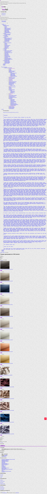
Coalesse (21, 138)
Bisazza (30, 129)
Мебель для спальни (11, 71)
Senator (39, 221)
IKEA (40, 168)
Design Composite (8, 144)
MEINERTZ (11, 191)
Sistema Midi (15, 222)
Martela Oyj (27, 190)
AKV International (33, 120)
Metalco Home (43, 191)
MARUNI (37, 190)
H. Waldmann (9, 164)
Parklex (41, 206)
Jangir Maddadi (37, 173)
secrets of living (38, 220)
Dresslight (43, 145)
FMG (4, 155)
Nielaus (35, 198)
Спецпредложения (9, 67)
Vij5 (45, 237)
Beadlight (21, 128)
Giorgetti (15, 160)
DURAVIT (25, 146)
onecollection (13, 203)
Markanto (16, 190)
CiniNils (4, 138)
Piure (35, 208)
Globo (27, 161)
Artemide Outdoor (11, 124)
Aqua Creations (14, 123)
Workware (21, 242)
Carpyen (17, 135)
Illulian (20, 169)
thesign (39, 228)
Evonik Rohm (5, 151)
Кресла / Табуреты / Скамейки (13, 95)
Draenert (37, 145)
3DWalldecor (22, 117)
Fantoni (33, 153)
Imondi (38, 169)
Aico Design (10, 120)
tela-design (13, 228)
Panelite (17, 206)
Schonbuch (14, 220)
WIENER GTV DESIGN (22, 241)
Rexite (32, 215)
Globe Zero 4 (24, 161)
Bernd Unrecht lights (12, 129)
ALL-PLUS (13, 121)
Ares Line (36, 123)
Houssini (24, 166)
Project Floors (34, 210)
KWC (16, 180)
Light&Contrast (19, 184)
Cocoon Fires (31, 138)
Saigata (21, 219)
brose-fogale (12, 131)
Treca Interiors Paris (22, 230)
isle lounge (11, 171)
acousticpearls (45, 119)
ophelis (18, 203)
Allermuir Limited (17, 121)
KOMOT (36, 179)
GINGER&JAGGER (6, 160)
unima (28, 233)
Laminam (4, 183)
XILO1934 (10, 244)
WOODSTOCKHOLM (6, 242)
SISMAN (11, 222)
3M (25, 117)
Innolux (4, 170)
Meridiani (26, 191)
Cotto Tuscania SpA (21, 139)
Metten (7, 192)
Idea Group (8, 168)
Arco (25, 123)
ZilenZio (34, 248)
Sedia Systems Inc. (7, 221)
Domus (22, 145)
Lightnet (22, 184)
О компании (3, 466)
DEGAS (23, 143)
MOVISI (44, 194)
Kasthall (33, 177)
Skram (37, 222)
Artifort (23, 124)
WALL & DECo (14, 240)
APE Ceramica (41, 122)
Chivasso (28, 137)
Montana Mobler (36, 193)
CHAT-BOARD (9, 137)
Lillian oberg (32, 184)
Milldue (28, 192)
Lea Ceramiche (40, 183)
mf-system (9, 192)
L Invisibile (4, 182)
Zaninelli (6, 248)
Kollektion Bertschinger (32, 179)
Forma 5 (26, 155)
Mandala (23, 189)
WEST (6, 241)
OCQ (21, 202)
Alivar (8, 121)
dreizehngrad (40, 145)
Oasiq (4, 202)
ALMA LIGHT (24, 121)
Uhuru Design (5, 233)
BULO (4, 132)
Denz (44, 143)
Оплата (1, 477)
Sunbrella (39, 225)
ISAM (6, 171)
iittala (38, 168)
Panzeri (23, 206)
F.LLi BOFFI (12, 153)
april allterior (7, 123)
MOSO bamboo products (34, 194)
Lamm (7, 183)
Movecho (41, 194)
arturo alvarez (31, 124)
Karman (21, 177)
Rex (23, 215)
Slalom (42, 222)
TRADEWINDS (10, 230)
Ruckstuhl (10, 217)
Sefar (18, 221)
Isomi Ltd (14, 171)
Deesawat (20, 143)
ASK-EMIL (44, 124)
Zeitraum (23, 248)
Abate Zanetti (14, 119)
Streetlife (4, 225)
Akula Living (29, 120)
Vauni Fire (11, 236)
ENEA (15, 150)
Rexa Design (29, 215)
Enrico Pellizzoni (25, 150)
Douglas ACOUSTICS (33, 145)
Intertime (27, 170)
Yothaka (11, 246)
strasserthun (44, 224)
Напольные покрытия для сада (14, 104)
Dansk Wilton (21, 142)
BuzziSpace (44, 132)
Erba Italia (43, 150)
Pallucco (8, 206)
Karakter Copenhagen (30, 176)
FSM (23, 157)
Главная (1, 252)
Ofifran (37, 202)
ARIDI (42, 123)
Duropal (30, 146)
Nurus (42, 199)
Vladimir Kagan (8, 238)
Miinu (15, 192)
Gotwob (40, 161)
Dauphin (41, 142)
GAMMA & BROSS (38, 159)
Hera (24, 165)
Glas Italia (44, 160)
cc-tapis (32, 136)
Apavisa (37, 122)
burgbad (11, 132)
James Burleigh (23, 173)
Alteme (41, 121)
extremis (21, 151)
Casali (35, 135)
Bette (24, 129)
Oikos (43, 202)
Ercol (46, 150)
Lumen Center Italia (27, 186)
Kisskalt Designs (30, 178)
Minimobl (37, 192)
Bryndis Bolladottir (35, 131)
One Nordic (9, 203)
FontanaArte (14, 155)
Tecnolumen (5, 228)
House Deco (21, 166)
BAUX (9, 128)
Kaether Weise (8, 176)
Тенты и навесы (13, 99)
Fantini (31, 153)
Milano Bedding (25, 192)
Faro (40, 153)
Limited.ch (38, 184)
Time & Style (27, 229)
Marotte (19, 190)
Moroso (25, 194)
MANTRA (26, 189)
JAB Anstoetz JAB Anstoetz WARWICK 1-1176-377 (6, 304)
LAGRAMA (40, 182)
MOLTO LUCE (31, 193)
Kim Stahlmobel (13, 178)
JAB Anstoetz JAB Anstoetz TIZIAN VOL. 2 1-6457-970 (7, 398)
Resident (15, 215)
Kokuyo (24, 179)
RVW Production (22, 217)
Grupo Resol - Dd (16, 162)
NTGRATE (39, 199)
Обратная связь (4, 13)
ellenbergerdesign (29, 149)
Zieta (32, 248)
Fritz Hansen (16, 157)
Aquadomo (17, 123)
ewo (8, 151)
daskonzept (38, 142)
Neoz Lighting (41, 197)
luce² (18, 186)
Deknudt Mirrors (26, 143)
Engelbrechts (18, 150)
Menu (24, 191)
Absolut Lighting (22, 119)
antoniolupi (27, 122)
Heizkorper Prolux (9, 165)
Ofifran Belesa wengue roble (5, 461)
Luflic (23, 186)
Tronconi (4, 231)
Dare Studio (31, 142)
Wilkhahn (38, 241)
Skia (30, 222)
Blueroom (17, 130)
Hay (44, 164)
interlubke (17, 170)
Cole (38, 138)
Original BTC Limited (29, 203)
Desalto (4, 144)
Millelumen (31, 192)
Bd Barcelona (17, 128)
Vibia (28, 237)
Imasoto (35, 169)
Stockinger (31, 224)
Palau (6, 206)
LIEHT (15, 184)
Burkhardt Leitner (14, 132)
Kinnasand (20, 178)
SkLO (35, 222)
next (25, 198)
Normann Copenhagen (18, 199)
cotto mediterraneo (16, 139)
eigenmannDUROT (5, 149)
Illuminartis (27, 169)
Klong (11, 179)
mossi (39, 194)
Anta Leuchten (14, 122)
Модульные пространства (12, 86)
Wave (34, 240)
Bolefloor (28, 130)
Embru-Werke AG (43, 149)
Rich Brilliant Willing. (41, 215)
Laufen (33, 183)
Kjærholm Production (40, 178)
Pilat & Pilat (30, 208)
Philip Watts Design (39, 207)
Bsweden (39, 131)
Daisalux (14, 142)
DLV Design (6, 145)
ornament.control (39, 203)
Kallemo (21, 176)
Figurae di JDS (40, 154)
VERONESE (33, 236)
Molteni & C (27, 193)
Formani (33, 155)
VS (24, 238)
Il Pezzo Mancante (14, 169)
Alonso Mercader (28, 121)
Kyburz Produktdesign (20, 180)
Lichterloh (6, 184)
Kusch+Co (10, 180)
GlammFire (41, 160)
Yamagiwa (4, 246)
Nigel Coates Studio (39, 198)
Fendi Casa (21, 154)
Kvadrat (13, 180)
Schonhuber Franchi (19, 220)
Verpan (37, 236)
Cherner (13, 137)
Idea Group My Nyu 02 (4, 463)
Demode (42, 143)
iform (30, 168)
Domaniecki (19, 145)
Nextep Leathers (28, 198)
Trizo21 (41, 230)
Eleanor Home (11, 149)
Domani (16, 145)
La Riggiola (22, 182)
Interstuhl (24, 170)
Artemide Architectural (6, 124)
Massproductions (43, 190)
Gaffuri (27, 159)
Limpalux (42, 184)
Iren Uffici (34, 170)
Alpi (35, 121)
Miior (17, 192)
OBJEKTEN (15, 202)
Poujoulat (13, 210)
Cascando (44, 135)
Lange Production (20, 183)
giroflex (25, 160)
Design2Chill (29, 144)
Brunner (31, 131)
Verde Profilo (22, 236)
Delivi (36, 143)
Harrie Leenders (30, 164)
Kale (19, 176)
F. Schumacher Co (7, 153)
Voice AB (11, 238)
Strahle (41, 224)
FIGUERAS (36, 154)
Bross (15, 131)
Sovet (22, 223)
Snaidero (6, 223)
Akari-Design (25, 120)
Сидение (3, 465)
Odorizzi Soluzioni (26, 202)
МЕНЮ (3, 24)
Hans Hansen (18, 164)
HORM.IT (11, 166)
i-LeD (6, 168)
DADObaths (11, 142)
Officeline (33, 202)
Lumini (37, 186)
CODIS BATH (35, 138)
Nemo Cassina (33, 197)
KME (13, 179)
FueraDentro (26, 157)
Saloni (24, 219)
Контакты (4, 63)
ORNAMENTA (43, 203)
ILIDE (18, 169)
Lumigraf (31, 186)
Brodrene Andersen (5, 131)
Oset (8, 204)
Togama (42, 229)
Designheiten (37, 144)
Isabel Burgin (42, 170)
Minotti (40, 192)
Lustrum (39, 186)
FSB (21, 157)
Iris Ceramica (38, 170)
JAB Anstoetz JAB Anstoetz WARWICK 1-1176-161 (6, 351)
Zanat (4, 248)
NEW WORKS (19, 198)
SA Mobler (9, 219)
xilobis (13, 244)
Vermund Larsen (26, 236)
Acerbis (36, 119)
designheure (41, 144)
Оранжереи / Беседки (13, 105)
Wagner (11, 240)
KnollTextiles (21, 179)
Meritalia (29, 191)
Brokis (9, 131)
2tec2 (12, 117)
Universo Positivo (31, 233)
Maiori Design (5, 189)
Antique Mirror (24, 122)
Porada (39, 209)
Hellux (15, 165)
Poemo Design (9, 209)
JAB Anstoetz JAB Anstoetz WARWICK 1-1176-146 (6, 363)
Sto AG (28, 224)
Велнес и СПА (11, 80)
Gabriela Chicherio (19, 159)
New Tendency (15, 198)
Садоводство (12, 102)
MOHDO (21, 193)
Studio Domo (24, 225)
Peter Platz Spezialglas (14, 207)
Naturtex (25, 197)
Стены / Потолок (13, 91)
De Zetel (6, 143)
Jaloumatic (19, 173)
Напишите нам (4, 14)
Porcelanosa (5, 210)
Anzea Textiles (34, 122)
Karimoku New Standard (12, 177)
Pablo (4, 206)
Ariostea (44, 123)
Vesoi (7, 237)
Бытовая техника (13, 92)
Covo (31, 139)
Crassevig (42, 139)
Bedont (31, 128)
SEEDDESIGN (15, 221)
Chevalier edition (16, 137)
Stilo (22, 224)
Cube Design (10, 140)
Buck (42, 131)
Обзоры (4, 64)
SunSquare (42, 225)
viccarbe (33, 237)
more (7, 194)
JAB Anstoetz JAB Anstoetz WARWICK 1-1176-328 (6, 316)
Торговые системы (11, 106)
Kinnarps (17, 178)
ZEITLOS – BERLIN (19, 248)
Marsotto (24, 190)
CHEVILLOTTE (21, 137)
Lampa (12, 183)
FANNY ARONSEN (27, 153)
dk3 (4, 145)
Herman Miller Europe (43, 165)
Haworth (42, 164)
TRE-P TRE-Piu (17, 230)
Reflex (7, 215)
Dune (14, 146)
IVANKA (27, 171)
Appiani (4, 123)
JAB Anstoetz (5, 173)
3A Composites (15, 117)
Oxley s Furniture (25, 204)
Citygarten (7, 138)
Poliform (22, 209)
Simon (4, 222)
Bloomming (12, 130)
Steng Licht (6, 224)
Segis (20, 221)
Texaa (32, 228)
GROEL (4, 162)
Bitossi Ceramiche (34, 129)
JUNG (6, 174)
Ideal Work (20, 168)
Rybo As (26, 217)
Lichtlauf (9, 184)
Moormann (4, 194)
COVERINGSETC (27, 139)
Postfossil (10, 210)
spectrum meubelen (35, 223)
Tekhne (10, 228)
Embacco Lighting (38, 149)
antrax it (30, 122)
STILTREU (25, 224)
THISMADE (7, 229)
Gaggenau (29, 159)
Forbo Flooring (20, 155)
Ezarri (24, 151)
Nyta (15, 200)
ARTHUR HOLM (19, 124)
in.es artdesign (41, 169)
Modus (19, 193)
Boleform (31, 130)
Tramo (13, 230)
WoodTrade (11, 242)
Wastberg (32, 240)
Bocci (24, 130)
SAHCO (18, 219)
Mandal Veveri (20, 189)
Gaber (8, 159)
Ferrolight (29, 154)
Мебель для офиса (4, 468)
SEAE (31, 220)
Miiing (13, 192)
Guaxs (29, 162)
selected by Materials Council (25, 221)
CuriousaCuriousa (16, 140)
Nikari (43, 198)
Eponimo (32, 150)
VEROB (30, 236)
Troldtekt (44, 230)
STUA (17, 225)
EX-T (10, 151)
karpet (27, 177)
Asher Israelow (40, 124)
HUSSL (38, 166)
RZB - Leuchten (30, 217)
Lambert (44, 182)
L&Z (7, 182)
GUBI (32, 162)
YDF (7, 246)
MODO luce (13, 193)
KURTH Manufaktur (6, 180)
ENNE (21, 150)
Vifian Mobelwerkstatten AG (40, 237)
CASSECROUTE (9, 136)
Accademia (28, 119)
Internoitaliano (21, 170)
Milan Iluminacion (20, 192)
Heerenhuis (4, 165)
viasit (26, 237)
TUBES (11, 231)
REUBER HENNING (20, 215)
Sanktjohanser (36, 219)
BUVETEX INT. (35, 132)
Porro (8, 210)
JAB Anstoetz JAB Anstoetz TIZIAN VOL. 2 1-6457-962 (7, 410)
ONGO (16, 203)
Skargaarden (27, 222)
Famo (23, 153)
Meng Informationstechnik (19, 191)
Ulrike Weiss (9, 233)
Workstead (18, 242)
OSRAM (11, 204)
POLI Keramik (19, 209)
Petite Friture (23, 207)
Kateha (36, 177)
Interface (14, 170)
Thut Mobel (18, 229)
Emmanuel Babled (7, 150)
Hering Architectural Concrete (28, 165)
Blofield (45, 129)
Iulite (25, 171)
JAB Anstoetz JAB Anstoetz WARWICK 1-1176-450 (6, 292)
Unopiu (35, 233)
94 (2, 260)
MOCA (8, 193)
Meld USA (14, 191)
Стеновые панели (13, 85)
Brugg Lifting (23, 131)
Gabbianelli (4, 159)
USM (43, 233)
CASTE (16, 136)
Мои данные (1, 486)
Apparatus (44, 122)
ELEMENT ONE (15, 149)
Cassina (13, 136)
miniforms (34, 192)
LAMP (9, 183)
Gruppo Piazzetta (26, 162)
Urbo (41, 233)
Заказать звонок (4, 456)
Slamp (45, 222)
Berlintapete (7, 129)
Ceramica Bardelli (41, 136)
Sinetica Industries (7, 222)
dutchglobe (33, 146)
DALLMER (17, 142)
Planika (42, 208)
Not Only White (32, 199)
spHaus (39, 223)
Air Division (14, 120)
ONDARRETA (5, 203)
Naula (28, 197)
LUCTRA (20, 186)
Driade (4, 146)
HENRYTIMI (21, 165)
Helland (13, 165)
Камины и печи (13, 90)
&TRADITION (5, 115)
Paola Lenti (26, 206)
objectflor (12, 202)
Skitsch (32, 222)
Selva (37, 221)
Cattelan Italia (29, 136)
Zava (11, 248)
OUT (16, 204)
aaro (11, 119)
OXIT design (21, 204)
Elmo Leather (34, 149)
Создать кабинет (4, 21)
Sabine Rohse (13, 219)
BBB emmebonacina (12, 128)
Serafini (42, 221)
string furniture (8, 225)
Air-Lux (17, 120)
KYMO (24, 180)
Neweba (22, 198)
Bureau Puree (7, 132)
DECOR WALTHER (11, 143)
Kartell (29, 177)
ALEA (4, 121)
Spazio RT (28, 223)
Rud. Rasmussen (14, 217)
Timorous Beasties (31, 229)
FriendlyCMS (17, 492)
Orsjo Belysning (5, 204)
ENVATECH (29, 150)
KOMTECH (40, 179)
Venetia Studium (15, 236)
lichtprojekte (12, 184)
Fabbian (15, 153)
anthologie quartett (19, 122)
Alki (10, 121)
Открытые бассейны (13, 101)
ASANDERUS (36, 124)
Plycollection (5, 209)
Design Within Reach (20, 144)
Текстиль (10, 88)
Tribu (35, 230)
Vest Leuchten (11, 237)
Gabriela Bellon (15, 159)
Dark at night (35, 142)
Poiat (14, 209)
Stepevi (9, 224)
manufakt (29, 189)
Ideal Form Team (12, 168)
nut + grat (45, 199)
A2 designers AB (8, 119)
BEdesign (28, 128)
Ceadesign (35, 136)
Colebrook (40, 138)
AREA (33, 123)
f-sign (4, 153)
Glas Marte (4, 161)
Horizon (8, 166)
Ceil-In (38, 136)
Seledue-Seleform (31, 221)
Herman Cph (34, 165)
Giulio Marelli (31, 160)
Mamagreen (12, 189)
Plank (45, 208)
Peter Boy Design (8, 207)
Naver (30, 197)
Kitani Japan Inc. (35, 178)
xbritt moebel (7, 244)
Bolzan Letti (37, 130)
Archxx (20, 123)
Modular (16, 193)
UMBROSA (20, 233)
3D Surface (19, 117)
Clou (19, 138)
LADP (35, 182)
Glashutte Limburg (9, 161)
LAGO (37, 182)
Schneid (7, 220)
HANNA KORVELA (13, 164)
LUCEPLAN (15, 186)
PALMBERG (12, 206)
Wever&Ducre (14, 241)
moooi (44, 193)
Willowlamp (41, 241)
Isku (9, 171)
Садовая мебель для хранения (13, 97)
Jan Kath (27, 173)
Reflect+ (4, 215)
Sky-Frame (39, 222)
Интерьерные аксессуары (14, 76)
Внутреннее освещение (12, 77)
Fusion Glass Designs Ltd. (39, 157)
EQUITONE (39, 150)
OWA (18, 204)
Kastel (31, 177)
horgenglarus (5, 166)
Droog (7, 146)
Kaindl (14, 176)
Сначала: (1, 437)
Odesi (23, 202)
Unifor (26, 233)
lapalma (24, 183)
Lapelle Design (27, 183)
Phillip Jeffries (14, 208)
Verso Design (40, 236)
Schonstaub (23, 220)
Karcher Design (41, 176)
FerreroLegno (25, 154)
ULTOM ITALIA (13, 233)
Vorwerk (22, 238)
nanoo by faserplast (18, 197)
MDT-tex (8, 191)
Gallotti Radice (33, 159)
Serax (44, 221)
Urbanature (38, 233)
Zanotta (9, 248)
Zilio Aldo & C (38, 248)
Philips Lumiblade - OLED (8, 208)
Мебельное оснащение (12, 68)
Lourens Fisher (5, 186)
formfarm (38, 155)
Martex (30, 190)
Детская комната (13, 73)
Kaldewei (16, 176)
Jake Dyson (16, 173)
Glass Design (13, 161)
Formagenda (30, 155)
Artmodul (28, 124)
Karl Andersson (18, 177)
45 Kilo (27, 117)
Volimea (16, 238)
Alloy (21, 121)
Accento (34, 119)
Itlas (23, 171)
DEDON (17, 143)
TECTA (8, 228)
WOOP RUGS (15, 242)
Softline (14, 223)
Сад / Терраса (10, 94)
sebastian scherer (34, 220)
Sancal (28, 219)
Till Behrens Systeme (22, 229)
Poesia (12, 209)
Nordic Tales (11, 199)
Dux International (37, 146)
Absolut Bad (18, 119)
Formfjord (41, 155)
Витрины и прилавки (12, 107)
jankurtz (41, 173)
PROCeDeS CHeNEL (26, 210)
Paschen (43, 206)
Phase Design (32, 207)
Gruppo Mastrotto (21, 162)
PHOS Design (21, 208)
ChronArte (42, 137)
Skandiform (24, 222)
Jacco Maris (9, 173)
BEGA (37, 128)
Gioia (10, 160)
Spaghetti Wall (25, 223)
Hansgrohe (22, 164)
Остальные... (10, 72)
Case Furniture (5, 136)
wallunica (21, 240)
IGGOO (32, 168)
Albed (44, 120)
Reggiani (9, 215)
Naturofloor (22, 197)
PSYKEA (45, 210)
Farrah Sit (42, 153)
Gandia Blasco (43, 159)
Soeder (9, 223)
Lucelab (8, 186)
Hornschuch (14, 166)
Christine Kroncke (37, 137)
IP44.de (30, 170)
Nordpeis (14, 199)
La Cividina (15, 182)
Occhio (18, 202)
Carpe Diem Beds (5, 135)
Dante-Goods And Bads (26, 142)
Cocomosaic (27, 138)
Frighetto (12, 157)
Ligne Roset (28, 184)
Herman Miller (38, 165)
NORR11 (23, 199)
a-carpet (4, 119)
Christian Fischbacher (32, 137)
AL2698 (39, 120)
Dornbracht (28, 145)
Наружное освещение (12, 78)
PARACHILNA (34, 206)
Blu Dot (15, 130)
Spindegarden (42, 223)
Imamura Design (32, 169)
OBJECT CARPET (8, 202)
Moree (9, 194)
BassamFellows (5, 128)
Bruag (17, 131)
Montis (42, 193)
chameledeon (5, 137)
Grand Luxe (43, 161)
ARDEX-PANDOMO (29, 123)
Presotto (22, 210)
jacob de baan (12, 173)
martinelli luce (34, 190)
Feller (19, 154)
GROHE (7, 162)
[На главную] (3, 7)
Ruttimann (18, 217)
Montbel (39, 193)
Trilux (37, 230)
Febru (7, 154)
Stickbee (20, 224)
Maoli (39, 189)
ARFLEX (39, 123)
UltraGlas (17, 233)
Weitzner (42, 240)
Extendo (15, 151)
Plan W (40, 208)
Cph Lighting (36, 139)
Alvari (43, 121)
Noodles (4, 199)
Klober (8, 179)
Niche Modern (32, 198)
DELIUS (33, 143)
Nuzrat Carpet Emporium (6, 200)
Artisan (25, 124)
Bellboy (44, 128)
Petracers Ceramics (28, 207)
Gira (22, 160)
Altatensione (38, 121)
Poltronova (33, 209)
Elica (24, 149)
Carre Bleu (20, 135)
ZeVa (30, 248)
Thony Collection (14, 229)
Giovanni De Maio (19, 160)
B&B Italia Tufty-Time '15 (5, 460)
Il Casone (42, 168)
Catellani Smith (25, 136)
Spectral (31, 223)
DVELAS (41, 146)
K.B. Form (4, 176)
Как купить (1, 474)
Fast (5, 154)
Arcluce (23, 123)
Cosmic (9, 139)
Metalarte (37, 191)
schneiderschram (11, 220)
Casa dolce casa (24, 135)
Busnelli (32, 132)
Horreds (17, 166)
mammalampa (16, 189)
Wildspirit (35, 241)
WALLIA (18, 240)
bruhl (26, 131)
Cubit (13, 140)
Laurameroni (36, 183)
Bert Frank (21, 129)
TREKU (26, 230)
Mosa (27, 194)
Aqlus (10, 123)
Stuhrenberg (33, 225)
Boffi (26, 130)
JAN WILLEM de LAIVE (31, 173)
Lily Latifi (35, 184)
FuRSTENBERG (33, 157)
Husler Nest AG (35, 166)
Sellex (35, 221)
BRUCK (20, 131)
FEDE (11, 154)
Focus (6, 155)
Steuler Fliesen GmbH (14, 224)
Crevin (7, 140)
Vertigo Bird (43, 236)
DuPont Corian (21, 146)
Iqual (32, 170)
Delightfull (30, 143)
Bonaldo (44, 130)
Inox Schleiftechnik (8, 170)
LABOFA (32, 182)
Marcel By (7, 190)
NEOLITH (37, 197)
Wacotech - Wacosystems (6, 240)
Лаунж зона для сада (11, 96)
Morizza (22, 194)
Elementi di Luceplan (20, 149)
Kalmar (24, 176)
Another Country (7, 122)
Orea (25, 203)
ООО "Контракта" (4, 492)
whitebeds (17, 241)
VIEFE (36, 237)
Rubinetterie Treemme (6, 217)
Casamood (41, 135)
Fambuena (20, 153)
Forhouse (23, 155)
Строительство (11, 93)
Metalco (40, 191)
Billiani (28, 129)
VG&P (16, 237)
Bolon (34, 130)
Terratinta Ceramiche (25, 228)
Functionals (29, 157)
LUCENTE (11, 186)
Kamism (26, 176)
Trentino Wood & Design (30, 230)
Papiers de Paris (30, 206)
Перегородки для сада (13, 103)
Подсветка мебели (11, 108)
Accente (31, 119)
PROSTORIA (42, 210)
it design (17, 171)
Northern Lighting (27, 199)
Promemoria (38, 210)
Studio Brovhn (20, 225)
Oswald (13, 204)
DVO (44, 146)
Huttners (41, 166)
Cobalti (24, 138)
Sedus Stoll (11, 221)
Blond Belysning (8, 130)
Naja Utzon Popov (9, 197)
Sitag (18, 222)
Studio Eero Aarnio (28, 225)
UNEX (24, 233)
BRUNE (28, 131)
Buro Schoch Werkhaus (20, 132)
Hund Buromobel (30, 166)
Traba (4, 230)
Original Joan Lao (34, 203)
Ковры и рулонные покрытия (12, 81)
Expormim (12, 151)
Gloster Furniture (30, 161)
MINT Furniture (44, 192)
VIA (18, 237)
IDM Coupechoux (25, 168)
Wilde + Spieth (32, 241)
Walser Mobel (25, 240)
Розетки (10, 87)
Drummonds (9, 146)
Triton (39, 230)
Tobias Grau (39, 229)
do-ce (14, 145)
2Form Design (9, 117)
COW (33, 139)
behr (39, 128)
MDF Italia (4, 191)
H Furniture (5, 164)
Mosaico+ (29, 194)
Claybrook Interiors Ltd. (15, 138)
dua (12, 146)
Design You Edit (25, 144)
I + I (4, 168)
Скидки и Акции (2, 481)
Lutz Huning (43, 186)
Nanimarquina (14, 197)
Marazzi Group (42, 189)
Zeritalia (26, 248)
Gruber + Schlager (11, 162)
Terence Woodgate (20, 228)
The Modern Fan (35, 228)
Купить (1, 270)
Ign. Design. (35, 168)
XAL (4, 244)
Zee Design (14, 248)
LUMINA (34, 186)
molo (24, 193)
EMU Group (12, 150)
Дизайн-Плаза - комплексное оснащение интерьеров (8, 459)
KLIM (6, 179)
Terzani (30, 228)
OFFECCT (30, 202)
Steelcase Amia (3, 462)
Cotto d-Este (12, 139)
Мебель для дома (13, 74)
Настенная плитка (11, 83)
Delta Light (39, 143)
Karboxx (37, 176)
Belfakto (41, 128)
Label (25, 182)
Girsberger (27, 160)
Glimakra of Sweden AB (18, 161)
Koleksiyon (27, 179)
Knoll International (16, 179)
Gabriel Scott (10, 159)
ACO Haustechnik (40, 119)
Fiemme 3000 (32, 154)
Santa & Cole (40, 219)
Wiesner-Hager (28, 241)
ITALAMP (20, 171)
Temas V (16, 228)
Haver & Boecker (38, 164)
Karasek (35, 176)
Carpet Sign (14, 135)
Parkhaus (38, 206)
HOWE (26, 166)
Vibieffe (30, 237)
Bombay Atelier (41, 130)
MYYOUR (10, 195)
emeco (4, 150)
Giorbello (12, 160)
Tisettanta (35, 229)
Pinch (33, 208)
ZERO (28, 248)
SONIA (19, 223)
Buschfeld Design (28, 132)
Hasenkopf (34, 164)
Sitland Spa (20, 222)
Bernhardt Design (17, 129)
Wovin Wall (30, 242)
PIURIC (37, 208)
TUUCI (17, 231)
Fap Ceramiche (37, 153)
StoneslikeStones (35, 224)
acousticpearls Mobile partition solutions (6, 471)
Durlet (28, 146)
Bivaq (38, 129)
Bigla (26, 129)
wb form (37, 240)
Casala (27, 135)
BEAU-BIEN (24, 128)
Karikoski (7, 177)
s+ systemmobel (5, 219)
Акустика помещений (12, 89)
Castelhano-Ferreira (20, 136)
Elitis (26, 149)
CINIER (45, 137)
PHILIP (36, 207)
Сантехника (10, 79)
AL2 (37, 120)
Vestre (14, 237)
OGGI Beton (40, 202)
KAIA (12, 176)
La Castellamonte (10, 182)
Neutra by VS (10, 198)
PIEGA (24, 208)
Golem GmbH (35, 161)
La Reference (18, 182)
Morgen (15, 194)
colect (43, 138)
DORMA (24, 145)
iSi (7, 171)
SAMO (26, 219)
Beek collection (34, 128)
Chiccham (25, 137)
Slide (4, 223)
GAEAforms (24, 159)
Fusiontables (44, 157)
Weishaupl (39, 240)
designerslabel (33, 144)
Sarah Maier (44, 219)
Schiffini (4, 220)
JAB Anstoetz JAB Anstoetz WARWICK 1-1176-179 (6, 339)
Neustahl (7, 198)
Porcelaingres (42, 209)
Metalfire (4, 192)
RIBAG (36, 215)
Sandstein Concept (31, 219)
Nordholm (7, 199)
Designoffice (44, 144)
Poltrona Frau (26, 209)
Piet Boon (27, 208)
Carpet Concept (10, 135)
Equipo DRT (36, 150)
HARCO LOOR (26, 164)
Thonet (10, 229)
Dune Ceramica (17, 146)
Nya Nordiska (12, 200)
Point (16, 209)
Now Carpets (36, 199)
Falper (18, 153)
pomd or (36, 209)
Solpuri (17, 223)
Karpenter (24, 177)
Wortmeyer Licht (26, 242)
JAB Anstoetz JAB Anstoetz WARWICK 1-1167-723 (6, 269)
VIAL (24, 237)
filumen (43, 154)
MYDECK (7, 195)
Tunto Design (14, 231)
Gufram (34, 162)
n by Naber (4, 197)
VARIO (9, 236)
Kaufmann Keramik (40, 177)
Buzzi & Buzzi (40, 132)
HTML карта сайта (2, 483)
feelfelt (13, 154)
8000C (30, 117)
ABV (25, 119)
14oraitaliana (5, 117)
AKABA (22, 120)
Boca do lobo (21, 130)
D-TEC (4, 142)
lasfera (31, 183)
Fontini (17, 155)
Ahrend (7, 120)
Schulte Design (27, 220)
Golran (38, 161)
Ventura (19, 236)
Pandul (15, 206)
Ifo (28, 168)
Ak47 (20, 120)
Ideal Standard (17, 168)
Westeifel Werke (9, 241)
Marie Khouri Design (12, 190)
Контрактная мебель (13, 75)
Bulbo (44, 131)
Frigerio (10, 157)
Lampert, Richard (15, 183)
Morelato (12, 194)
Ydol (9, 246)
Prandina (19, 210)
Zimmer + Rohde (43, 248)
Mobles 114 (5, 193)
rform (34, 215)
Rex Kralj (25, 215)
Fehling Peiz (16, 154)
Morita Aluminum (18, 194)
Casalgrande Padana (31, 135)
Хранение (10, 70)
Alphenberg (33, 121)
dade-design (7, 142)
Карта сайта (1, 482)
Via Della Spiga (21, 237)
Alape (42, 120)
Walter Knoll (28, 240)
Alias (6, 121)
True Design (8, 231)
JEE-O (43, 173)
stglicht (18, 224)
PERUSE (4, 207)
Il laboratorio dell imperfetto (8, 169)
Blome (4, 130)
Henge (18, 165)
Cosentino (6, 139)
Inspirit (12, 170)
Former (35, 155)
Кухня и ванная (4, 467)
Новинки (6, 67)
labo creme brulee (28, 182)
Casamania (37, 135)
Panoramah (20, 206)
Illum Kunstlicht (24, 169)
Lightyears (25, 184)
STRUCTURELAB (12, 225)
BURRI (24, 132)
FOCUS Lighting (9, 155)
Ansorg (11, 122)
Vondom (19, 238)
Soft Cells (11, 223)
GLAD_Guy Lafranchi (36, 160)
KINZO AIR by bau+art (25, 178)
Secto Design (43, 220)
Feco (9, 154)
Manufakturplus (33, 189)
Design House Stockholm (14, 144)
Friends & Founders (5, 157)
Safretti (16, 219)
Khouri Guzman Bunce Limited (7, 178)
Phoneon (17, 208)
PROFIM (30, 210)
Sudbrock (36, 225)
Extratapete (18, 151)
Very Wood (4, 237)
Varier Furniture (5, 236)
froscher (19, 157)
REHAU (12, 215)
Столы (10, 69)
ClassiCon (10, 138)
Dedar (15, 143)
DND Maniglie (11, 145)
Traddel (6, 230)
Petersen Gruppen (19, 207)
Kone (43, 179)
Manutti (36, 189)
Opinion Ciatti (22, 203)
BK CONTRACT (41, 129)
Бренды (4, 252)
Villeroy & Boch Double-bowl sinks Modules (7, 469)
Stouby (38, 224)
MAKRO (8, 189)
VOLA (14, 238)
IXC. (30, 171)
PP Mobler (16, 210)
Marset (22, 190)
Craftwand (39, 139)
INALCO (44, 169)
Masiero (40, 190)
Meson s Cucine (33, 191)
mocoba (10, 193)
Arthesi (15, 124)
